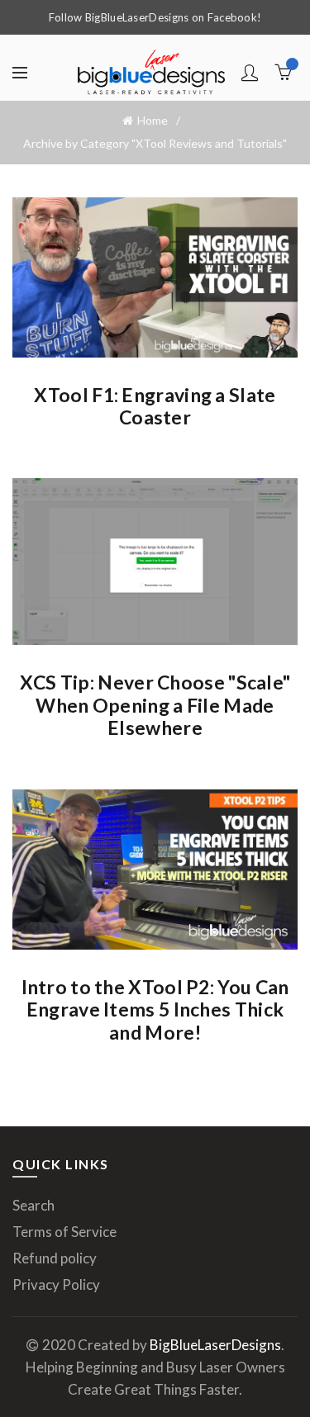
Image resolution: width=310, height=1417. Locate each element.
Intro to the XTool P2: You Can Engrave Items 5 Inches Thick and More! (155, 1009)
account (249, 72)
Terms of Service (64, 1231)
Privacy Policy (56, 1284)
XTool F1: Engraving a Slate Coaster (154, 406)
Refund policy (54, 1258)
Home (152, 120)
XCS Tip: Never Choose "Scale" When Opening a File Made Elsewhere (155, 705)
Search (33, 1205)
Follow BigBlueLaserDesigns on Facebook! (155, 17)
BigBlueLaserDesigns (215, 1344)
